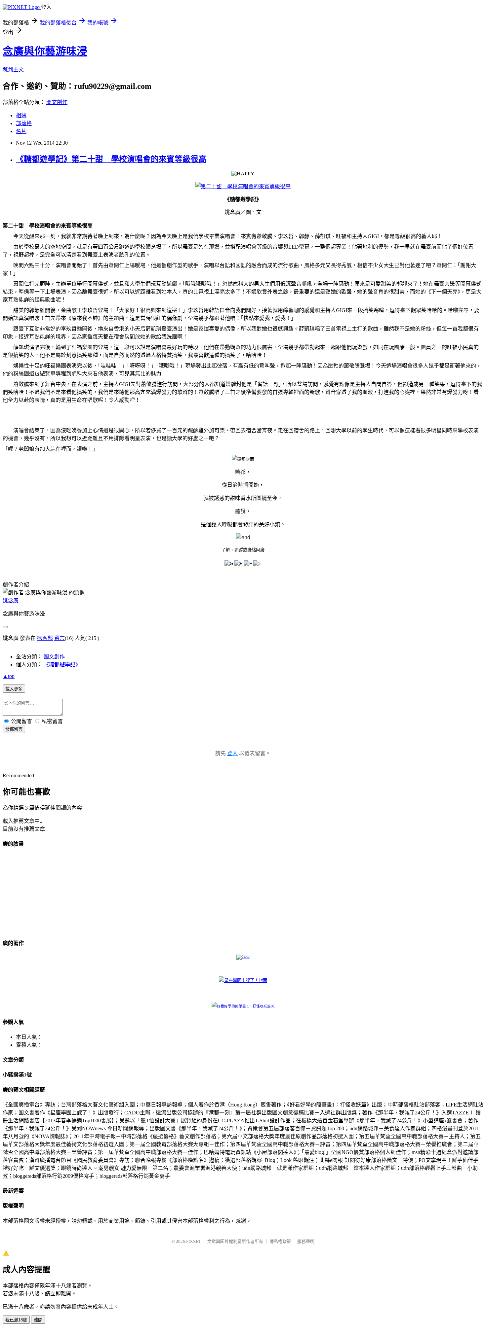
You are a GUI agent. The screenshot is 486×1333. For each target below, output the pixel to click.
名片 (21, 131)
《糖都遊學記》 (62, 664)
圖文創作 (56, 102)
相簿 (21, 115)
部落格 (24, 123)
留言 (59, 638)
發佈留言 (13, 729)
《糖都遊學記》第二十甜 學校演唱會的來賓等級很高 (111, 159)
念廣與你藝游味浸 (45, 51)
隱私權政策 (280, 1241)
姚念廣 (11, 600)
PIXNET (193, 1241)
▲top (9, 676)
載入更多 (13, 688)
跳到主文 (13, 69)
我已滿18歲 (16, 1319)
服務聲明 (305, 1241)
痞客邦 (45, 638)
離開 (38, 1319)
